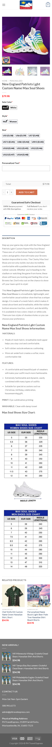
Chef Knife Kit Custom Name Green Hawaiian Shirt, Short (12, 615)
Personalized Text (11, 163)
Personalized (16, 81)
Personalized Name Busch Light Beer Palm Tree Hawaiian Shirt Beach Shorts (37, 616)
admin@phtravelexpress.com (16, 712)
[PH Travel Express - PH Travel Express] (26, 5)
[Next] (45, 40)
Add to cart (26, 192)
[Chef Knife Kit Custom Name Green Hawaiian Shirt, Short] (13, 596)
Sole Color (7, 102)
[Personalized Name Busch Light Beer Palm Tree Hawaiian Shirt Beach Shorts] (38, 596)
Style (4, 116)
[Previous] (6, 40)
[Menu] (3, 4)
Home (4, 81)
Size (4, 130)
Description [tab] (8, 238)
